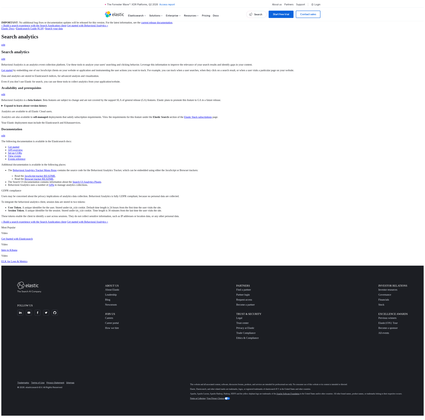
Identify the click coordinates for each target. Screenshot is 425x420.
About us (277, 4)
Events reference (16, 159)
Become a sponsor (388, 328)
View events (14, 156)
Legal (239, 318)
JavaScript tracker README (40, 175)
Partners (289, 4)
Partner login (243, 294)
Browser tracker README (39, 178)
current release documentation (156, 22)
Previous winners (387, 318)
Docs (216, 15)
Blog (107, 299)
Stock (381, 304)
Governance (384, 294)
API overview (15, 150)
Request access (244, 299)
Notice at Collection (198, 398)
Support (300, 4)
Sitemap (70, 382)
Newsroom (111, 304)
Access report (167, 4)
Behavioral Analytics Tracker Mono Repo (35, 170)
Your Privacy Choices (216, 398)
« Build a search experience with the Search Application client (33, 25)
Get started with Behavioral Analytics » (87, 25)
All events (383, 333)
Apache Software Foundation (287, 394)
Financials (383, 299)
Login (317, 4)
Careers (109, 318)
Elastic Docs (7, 28)
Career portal (112, 323)
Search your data (54, 28)
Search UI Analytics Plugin (87, 181)
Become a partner (245, 304)
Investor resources (387, 289)
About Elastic (112, 289)
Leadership (111, 294)
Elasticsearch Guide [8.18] (30, 28)
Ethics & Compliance (247, 337)
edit (3, 44)
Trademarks (23, 382)
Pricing (206, 15)
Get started (7, 70)
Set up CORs (15, 153)
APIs (51, 184)
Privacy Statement (55, 382)
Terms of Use (37, 382)
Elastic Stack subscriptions (198, 117)
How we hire (112, 328)
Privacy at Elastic (245, 328)
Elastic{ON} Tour (388, 323)
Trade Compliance (245, 333)
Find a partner (243, 289)
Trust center (242, 323)
